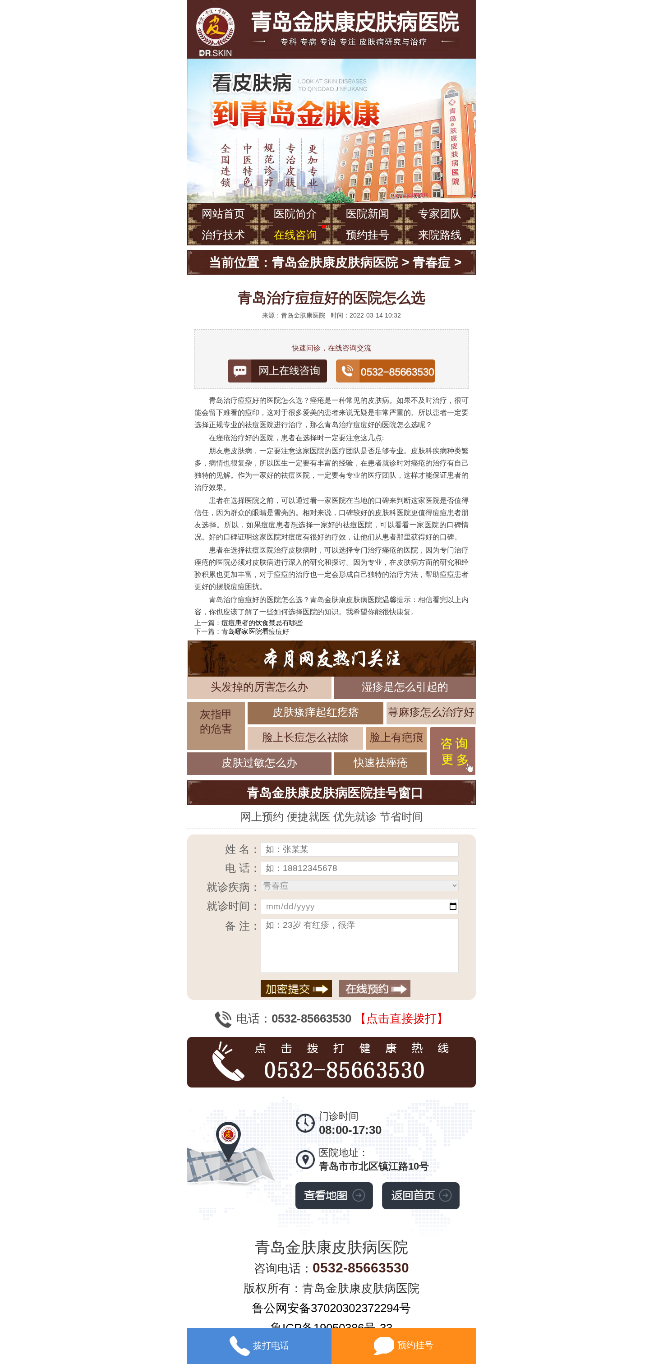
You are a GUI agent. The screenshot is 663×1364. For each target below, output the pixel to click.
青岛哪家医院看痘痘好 (255, 631)
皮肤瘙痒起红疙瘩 (315, 712)
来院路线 (439, 235)
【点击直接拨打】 (401, 1018)
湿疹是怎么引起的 (405, 687)
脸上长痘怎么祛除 (305, 737)
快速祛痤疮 (381, 762)
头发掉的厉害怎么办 (259, 687)
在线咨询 (295, 235)
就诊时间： (234, 906)
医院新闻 (367, 213)
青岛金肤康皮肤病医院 (335, 262)
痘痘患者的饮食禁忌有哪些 (262, 623)
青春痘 (432, 262)
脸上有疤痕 (396, 737)
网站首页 (223, 213)
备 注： (243, 926)
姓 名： (243, 849)
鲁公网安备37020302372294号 (331, 1308)
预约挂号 (367, 235)
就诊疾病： (234, 887)
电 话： (243, 868)
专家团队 (439, 213)
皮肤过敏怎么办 (259, 762)
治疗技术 (223, 235)
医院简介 (295, 213)
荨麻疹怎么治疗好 (431, 712)
